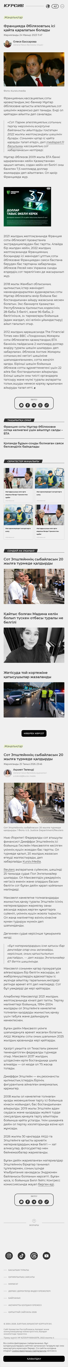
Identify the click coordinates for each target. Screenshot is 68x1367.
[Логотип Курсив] (14, 5)
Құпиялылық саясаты (21, 1277)
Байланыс (14, 1298)
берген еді (46, 1184)
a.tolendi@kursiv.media (24, 776)
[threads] (34, 1256)
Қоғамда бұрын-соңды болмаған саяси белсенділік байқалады (34, 445)
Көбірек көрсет (34, 733)
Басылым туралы (18, 1270)
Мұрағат (13, 1284)
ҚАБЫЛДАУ (34, 1358)
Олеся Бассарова (25, 41)
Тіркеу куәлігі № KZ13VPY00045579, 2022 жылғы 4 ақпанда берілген (29, 1339)
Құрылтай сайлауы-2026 (22, 1312)
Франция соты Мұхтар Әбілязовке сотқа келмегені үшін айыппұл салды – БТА (33, 430)
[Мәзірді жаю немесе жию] (62, 6)
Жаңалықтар (13, 17)
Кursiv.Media (32, 861)
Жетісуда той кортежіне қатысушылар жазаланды (27, 675)
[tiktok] (21, 1256)
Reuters (9, 869)
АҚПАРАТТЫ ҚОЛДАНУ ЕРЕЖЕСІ (25, 1305)
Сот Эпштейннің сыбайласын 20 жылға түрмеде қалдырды (33, 561)
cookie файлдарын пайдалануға (29, 1350)
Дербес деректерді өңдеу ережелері (29, 1291)
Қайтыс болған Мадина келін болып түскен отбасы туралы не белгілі (33, 618)
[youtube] (46, 1256)
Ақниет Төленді (23, 769)
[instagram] (9, 1256)
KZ (55, 6)
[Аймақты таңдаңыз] (48, 6)
